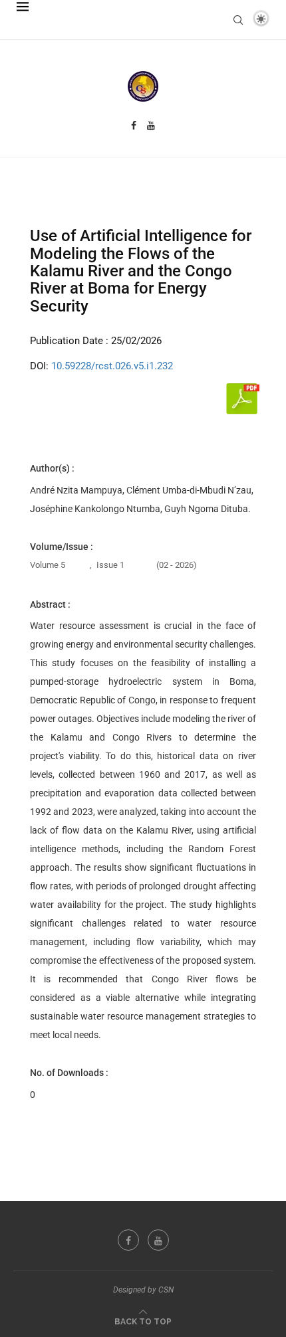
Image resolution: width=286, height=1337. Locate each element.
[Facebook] (133, 125)
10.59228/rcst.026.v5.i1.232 (112, 366)
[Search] (238, 20)
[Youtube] (151, 125)
